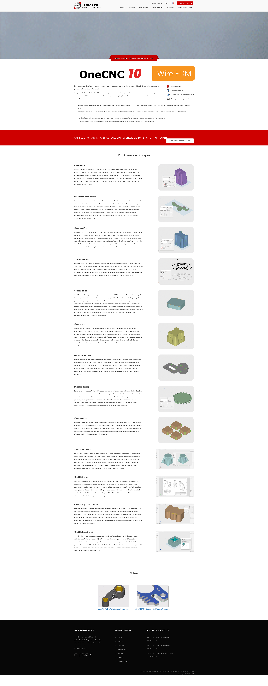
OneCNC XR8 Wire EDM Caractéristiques (152, 609)
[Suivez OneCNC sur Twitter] (79, 654)
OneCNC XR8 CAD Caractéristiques (113, 609)
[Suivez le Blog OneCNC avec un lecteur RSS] (90, 654)
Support (170, 8)
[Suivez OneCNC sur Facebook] (75, 654)
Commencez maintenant (180, 141)
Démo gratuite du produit (180, 99)
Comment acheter (185, 3)
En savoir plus (79, 649)
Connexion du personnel (186, 671)
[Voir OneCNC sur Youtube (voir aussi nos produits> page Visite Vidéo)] (86, 654)
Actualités (143, 8)
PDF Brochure (176, 86)
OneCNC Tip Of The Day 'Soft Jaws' (158, 637)
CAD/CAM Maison (121, 58)
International (157, 3)
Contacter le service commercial (182, 95)
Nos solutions (140, 58)
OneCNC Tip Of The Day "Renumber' (158, 645)
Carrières (119, 657)
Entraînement (158, 8)
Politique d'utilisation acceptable (167, 671)
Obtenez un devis (177, 91)
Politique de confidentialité (148, 671)
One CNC (131, 8)
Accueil (118, 637)
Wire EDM (149, 58)
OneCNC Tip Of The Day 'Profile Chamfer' (160, 653)
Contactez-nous (185, 8)
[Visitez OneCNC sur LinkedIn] (83, 654)
